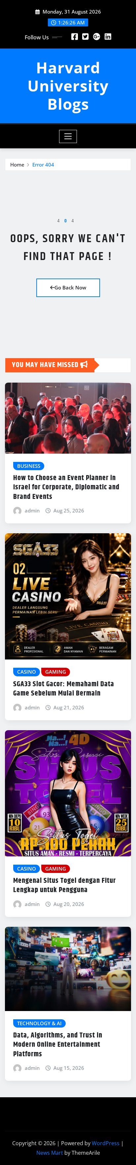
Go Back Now (70, 287)
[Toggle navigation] (68, 136)
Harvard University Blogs (68, 85)
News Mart (49, 1152)
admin (32, 510)
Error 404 (43, 164)
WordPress (105, 1143)
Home (17, 164)
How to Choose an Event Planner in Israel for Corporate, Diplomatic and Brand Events (66, 487)
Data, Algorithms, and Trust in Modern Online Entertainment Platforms (57, 1045)
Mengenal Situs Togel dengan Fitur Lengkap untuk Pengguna (64, 885)
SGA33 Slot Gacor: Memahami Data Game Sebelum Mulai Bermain (63, 689)
